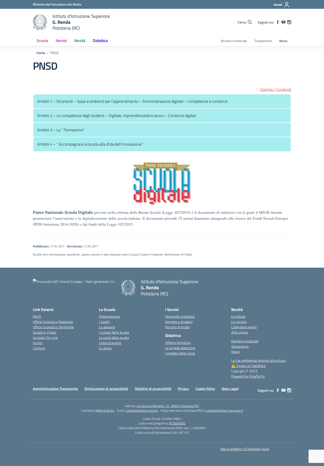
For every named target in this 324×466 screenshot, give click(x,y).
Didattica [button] (100, 41)
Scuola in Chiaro (44, 332)
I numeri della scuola (114, 332)
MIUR (37, 316)
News (283, 40)
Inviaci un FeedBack (248, 365)
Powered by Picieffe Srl (248, 376)
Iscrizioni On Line (45, 337)
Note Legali (230, 388)
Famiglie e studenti (179, 321)
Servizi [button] (61, 41)
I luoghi (104, 321)
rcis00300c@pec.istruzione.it (224, 410)
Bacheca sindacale (234, 40)
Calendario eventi (244, 327)
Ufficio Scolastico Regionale (53, 321)
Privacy (183, 388)
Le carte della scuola (114, 337)
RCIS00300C (177, 423)
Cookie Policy (205, 388)
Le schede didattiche (180, 348)
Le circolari (239, 321)
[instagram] (289, 22)
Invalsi (37, 342)
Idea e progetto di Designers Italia (244, 448)
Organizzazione (110, 342)
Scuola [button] (42, 41)
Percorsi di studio (177, 327)
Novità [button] (79, 41)
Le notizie (238, 316)
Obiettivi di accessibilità (153, 388)
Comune (39, 348)
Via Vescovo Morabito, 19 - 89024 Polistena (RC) (167, 406)
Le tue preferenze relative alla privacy (258, 360)
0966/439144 (104, 410)
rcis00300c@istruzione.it (141, 410)
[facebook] (278, 22)
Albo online (239, 332)
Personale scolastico (180, 316)
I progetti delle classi (180, 353)
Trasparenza (263, 40)
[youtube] (283, 22)
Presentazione (109, 316)
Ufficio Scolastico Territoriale (53, 327)
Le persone (107, 327)
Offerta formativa (178, 342)
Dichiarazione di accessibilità (106, 388)
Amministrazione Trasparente (55, 388)
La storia (105, 348)
